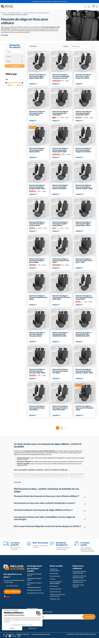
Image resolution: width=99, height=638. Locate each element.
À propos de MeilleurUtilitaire (55, 570)
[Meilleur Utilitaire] (5, 596)
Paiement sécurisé (55, 589)
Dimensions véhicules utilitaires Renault (79, 572)
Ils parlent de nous (55, 592)
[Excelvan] (8, 596)
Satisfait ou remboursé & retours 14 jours (57, 595)
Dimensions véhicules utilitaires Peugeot (79, 577)
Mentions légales (9, 634)
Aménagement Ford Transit (35, 593)
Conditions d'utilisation (22, 634)
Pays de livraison (55, 576)
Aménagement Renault (34, 590)
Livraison (52, 579)
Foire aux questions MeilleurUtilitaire (56, 582)
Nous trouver (54, 586)
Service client (54, 573)
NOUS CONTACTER (12, 591)
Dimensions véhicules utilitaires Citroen (79, 581)
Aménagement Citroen (34, 587)
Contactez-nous (55, 599)
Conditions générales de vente (40, 634)
